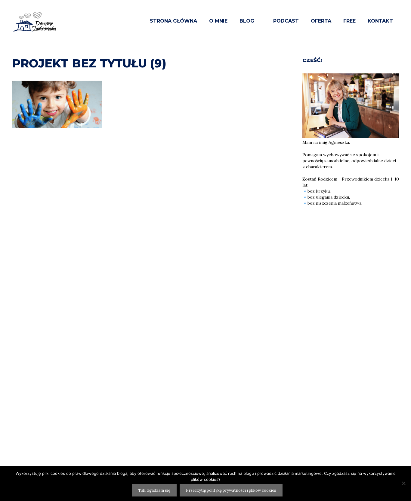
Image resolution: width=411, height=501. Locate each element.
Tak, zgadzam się (154, 490)
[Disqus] (151, 236)
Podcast (286, 21)
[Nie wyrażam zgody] (403, 483)
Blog (246, 21)
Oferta (321, 21)
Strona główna (173, 21)
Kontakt (380, 21)
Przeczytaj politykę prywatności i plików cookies (231, 490)
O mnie (218, 21)
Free (349, 21)
